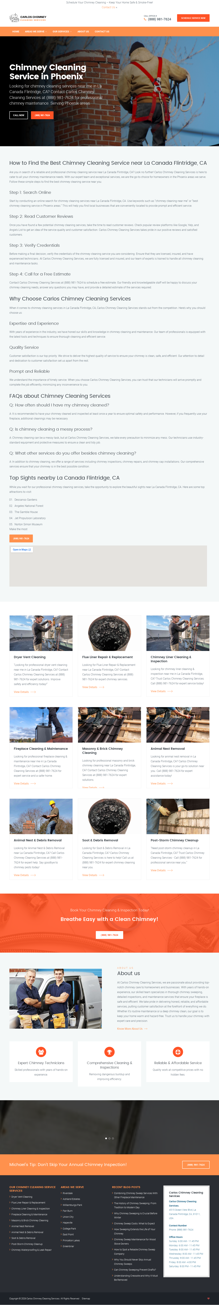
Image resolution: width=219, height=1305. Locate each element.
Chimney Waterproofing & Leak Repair (31, 1249)
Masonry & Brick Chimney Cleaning (29, 1220)
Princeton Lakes (71, 1240)
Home (15, 31)
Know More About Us (130, 1029)
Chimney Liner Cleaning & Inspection (30, 1208)
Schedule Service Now (193, 18)
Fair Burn (68, 1210)
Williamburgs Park (72, 1205)
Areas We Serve (34, 31)
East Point (68, 1234)
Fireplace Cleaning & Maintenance (29, 1214)
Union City (68, 1216)
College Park (69, 1228)
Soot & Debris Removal (23, 1238)
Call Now (18, 115)
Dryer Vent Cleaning (21, 1196)
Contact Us (108, 7)
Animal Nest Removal (22, 1226)
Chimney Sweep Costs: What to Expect (134, 1223)
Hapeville (67, 1222)
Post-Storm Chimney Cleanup (27, 1244)
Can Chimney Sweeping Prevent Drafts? (135, 1269)
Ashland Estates (71, 1199)
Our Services (61, 31)
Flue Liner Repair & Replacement (28, 1202)
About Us (83, 31)
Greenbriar (68, 1246)
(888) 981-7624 (159, 19)
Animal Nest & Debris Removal (27, 1232)
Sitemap (86, 1298)
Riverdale (68, 1193)
